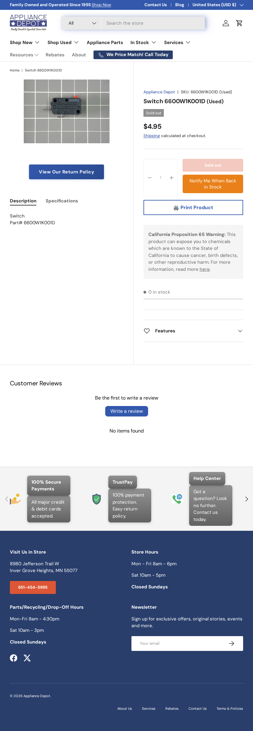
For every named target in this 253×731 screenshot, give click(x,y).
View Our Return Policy (66, 172)
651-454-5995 (33, 587)
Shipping (151, 135)
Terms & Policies (230, 708)
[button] (239, 23)
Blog (179, 4)
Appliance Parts (105, 42)
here (205, 269)
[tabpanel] (66, 219)
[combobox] (133, 23)
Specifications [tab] (62, 201)
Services (149, 708)
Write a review (126, 411)
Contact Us (155, 4)
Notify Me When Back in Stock (212, 184)
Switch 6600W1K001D (43, 70)
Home (14, 70)
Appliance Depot (159, 92)
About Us (124, 708)
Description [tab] (23, 201)
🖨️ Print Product (193, 207)
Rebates (55, 55)
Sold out (213, 165)
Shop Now (101, 4)
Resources (21, 55)
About (79, 55)
